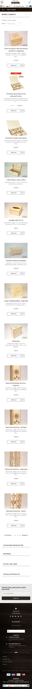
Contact (5, 664)
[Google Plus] (16, 616)
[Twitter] (13, 616)
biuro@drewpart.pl (24, 682)
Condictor (27, 670)
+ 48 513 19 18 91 (10, 682)
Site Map (5, 656)
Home (3, 9)
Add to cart (14, 65)
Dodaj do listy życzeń (22, 65)
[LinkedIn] (19, 616)
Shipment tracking (16, 625)
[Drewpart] (16, 4)
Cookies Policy (6, 659)
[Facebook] (11, 616)
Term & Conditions (7, 661)
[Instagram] (21, 616)
